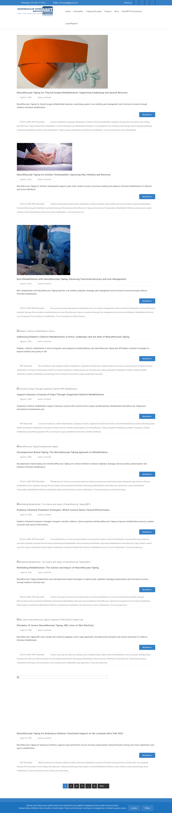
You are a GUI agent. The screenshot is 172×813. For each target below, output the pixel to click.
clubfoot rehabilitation (71, 366)
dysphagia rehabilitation (76, 122)
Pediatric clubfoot (133, 370)
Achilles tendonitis (97, 204)
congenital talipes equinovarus (112, 366)
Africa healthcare (44, 366)
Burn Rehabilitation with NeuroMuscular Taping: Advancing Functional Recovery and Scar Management (71, 279)
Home (68, 11)
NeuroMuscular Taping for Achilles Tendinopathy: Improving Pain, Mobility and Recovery (64, 174)
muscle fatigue (42, 766)
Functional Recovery (24, 208)
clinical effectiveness (58, 539)
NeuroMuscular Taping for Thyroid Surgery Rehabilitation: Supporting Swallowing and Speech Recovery (72, 92)
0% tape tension (56, 481)
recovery (92, 766)
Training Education (94, 11)
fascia (30, 485)
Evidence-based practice (90, 539)
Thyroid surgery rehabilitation (70, 130)
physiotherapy (49, 374)
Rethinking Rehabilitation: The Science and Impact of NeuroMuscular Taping (58, 567)
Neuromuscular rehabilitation (86, 601)
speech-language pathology (141, 126)
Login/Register (72, 23)
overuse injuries (98, 208)
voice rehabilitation (128, 130)
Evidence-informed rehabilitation (98, 122)
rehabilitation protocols (100, 547)
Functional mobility (35, 370)
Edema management (106, 308)
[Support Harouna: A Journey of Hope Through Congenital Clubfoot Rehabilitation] (47, 388)
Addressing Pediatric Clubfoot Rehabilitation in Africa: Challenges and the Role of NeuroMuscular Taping (73, 336)
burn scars (93, 308)
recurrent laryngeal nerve (65, 126)
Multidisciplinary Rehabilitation (64, 543)
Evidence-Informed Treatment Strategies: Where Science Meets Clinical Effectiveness (63, 509)
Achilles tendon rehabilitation (78, 204)
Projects (108, 11)
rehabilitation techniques (26, 663)
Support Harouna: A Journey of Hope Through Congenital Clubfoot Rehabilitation (60, 394)
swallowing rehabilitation (26, 130)
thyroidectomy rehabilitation (92, 130)
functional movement (103, 762)
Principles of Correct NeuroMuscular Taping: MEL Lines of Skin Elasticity (55, 625)
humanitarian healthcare (62, 370)
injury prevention (118, 762)
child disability (57, 366)
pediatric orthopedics (135, 428)
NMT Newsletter (38, 122)
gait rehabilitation (39, 208)
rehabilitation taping (54, 489)
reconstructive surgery (76, 374)
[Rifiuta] (168, 807)
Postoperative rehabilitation (45, 126)
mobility (70, 428)
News (116, 11)
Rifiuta (147, 808)
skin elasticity (56, 663)
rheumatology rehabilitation (68, 605)
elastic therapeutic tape (126, 481)
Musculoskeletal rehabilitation (72, 485)
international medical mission (54, 428)
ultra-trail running (61, 771)
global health (48, 370)
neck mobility (144, 122)
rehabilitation (34, 605)
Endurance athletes (62, 762)
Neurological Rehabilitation (94, 485)
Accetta (134, 808)
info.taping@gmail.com (68, 2)
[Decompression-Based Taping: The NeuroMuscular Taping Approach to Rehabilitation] (37, 446)
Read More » (147, 115)
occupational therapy (91, 312)
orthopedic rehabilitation (116, 370)
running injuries (140, 208)
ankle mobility (110, 204)
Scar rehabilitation (48, 316)
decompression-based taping (106, 481)
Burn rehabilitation (82, 308)
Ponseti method (61, 374)
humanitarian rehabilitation (32, 428)
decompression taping (85, 481)
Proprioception (110, 208)
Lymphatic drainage (119, 122)
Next (102, 786)
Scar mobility (113, 126)
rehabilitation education (94, 374)
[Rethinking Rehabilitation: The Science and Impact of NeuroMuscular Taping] (54, 562)
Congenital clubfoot (80, 424)
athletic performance (46, 762)
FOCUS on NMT (25, 122)
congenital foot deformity (90, 366)
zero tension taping (118, 489)
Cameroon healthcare (46, 424)
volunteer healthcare (93, 432)
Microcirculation (133, 122)
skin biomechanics (69, 489)
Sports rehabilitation (84, 489)
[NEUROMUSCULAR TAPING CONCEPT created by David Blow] (35, 11)
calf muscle (120, 204)
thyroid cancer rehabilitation (47, 130)
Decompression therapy (74, 597)
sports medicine (121, 766)
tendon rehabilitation (58, 212)
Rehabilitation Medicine (84, 126)
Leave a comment (44, 97)
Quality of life (44, 432)
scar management (101, 126)
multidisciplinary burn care (54, 312)
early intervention (130, 366)
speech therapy (124, 126)
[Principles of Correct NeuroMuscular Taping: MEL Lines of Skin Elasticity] (50, 619)
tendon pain (45, 212)
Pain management (106, 312)
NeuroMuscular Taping (25, 126)
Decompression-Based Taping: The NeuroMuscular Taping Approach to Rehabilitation (62, 452)
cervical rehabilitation (58, 122)
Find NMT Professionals (132, 11)
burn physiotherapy (67, 308)
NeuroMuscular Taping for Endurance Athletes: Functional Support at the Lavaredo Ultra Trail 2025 (70, 733)
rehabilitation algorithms (63, 547)
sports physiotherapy (32, 212)
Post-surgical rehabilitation (133, 485)
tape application (83, 663)
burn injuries (55, 308)
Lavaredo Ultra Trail (132, 762)
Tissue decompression (112, 130)
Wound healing (79, 316)
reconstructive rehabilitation (124, 312)
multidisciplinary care (81, 370)
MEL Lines (32, 659)
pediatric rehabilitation (34, 374)
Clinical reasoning (70, 481)
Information (78, 11)
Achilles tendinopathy (58, 204)
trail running (49, 771)
